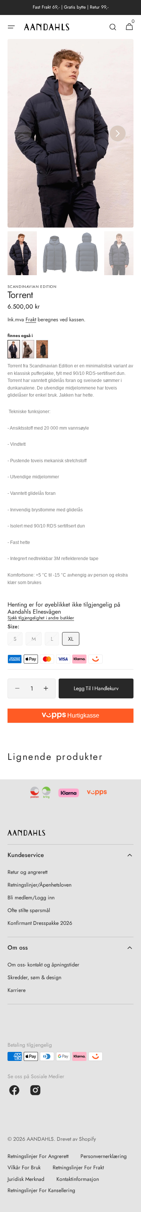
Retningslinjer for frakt (78, 1167)
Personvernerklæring (103, 1156)
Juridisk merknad (26, 1179)
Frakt (31, 319)
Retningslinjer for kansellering (41, 1190)
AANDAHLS (40, 1139)
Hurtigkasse (82, 715)
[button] (11, 27)
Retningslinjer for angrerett (38, 1156)
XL (73, 640)
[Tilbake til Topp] (132, 1203)
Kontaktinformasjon (77, 1179)
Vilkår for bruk (24, 1167)
